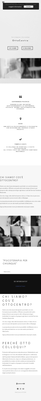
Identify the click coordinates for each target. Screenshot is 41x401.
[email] (23, 389)
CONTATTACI (20, 286)
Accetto (28, 6)
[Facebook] (17, 389)
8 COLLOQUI (27, 48)
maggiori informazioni (15, 6)
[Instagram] (20, 389)
